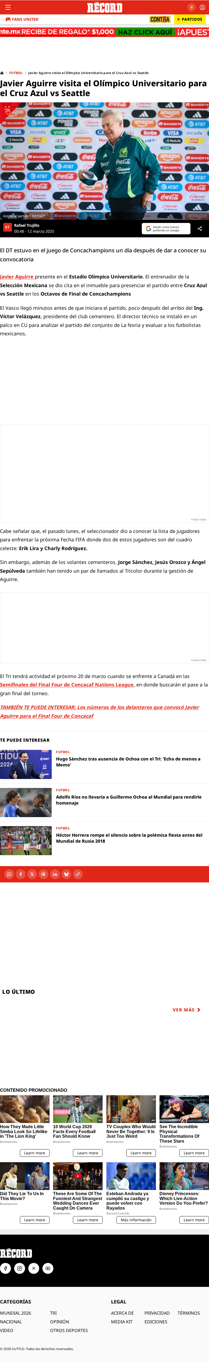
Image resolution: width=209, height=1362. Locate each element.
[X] (32, 874)
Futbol (16, 73)
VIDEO (6, 1330)
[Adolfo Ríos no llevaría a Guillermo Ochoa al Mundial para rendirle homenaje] (104, 802)
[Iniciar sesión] (202, 7)
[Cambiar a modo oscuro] (191, 7)
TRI (53, 1313)
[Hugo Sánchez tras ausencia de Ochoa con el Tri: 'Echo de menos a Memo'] (104, 764)
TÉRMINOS (189, 1313)
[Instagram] (19, 1268)
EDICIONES (156, 1322)
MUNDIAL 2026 (15, 1313)
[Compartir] (200, 229)
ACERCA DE (122, 1313)
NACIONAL (11, 1322)
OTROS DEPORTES (69, 1330)
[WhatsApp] (9, 874)
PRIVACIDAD (157, 1313)
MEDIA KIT (122, 1322)
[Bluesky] (66, 874)
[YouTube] (47, 1268)
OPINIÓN (59, 1322)
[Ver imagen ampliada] (104, 161)
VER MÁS (184, 1010)
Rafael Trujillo (26, 225)
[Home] (2, 73)
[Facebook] (21, 874)
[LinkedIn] (55, 874)
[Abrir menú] (8, 7)
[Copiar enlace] (78, 874)
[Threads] (43, 874)
